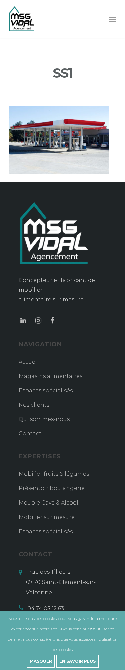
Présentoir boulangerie (52, 488)
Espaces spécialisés (46, 390)
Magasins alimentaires (50, 376)
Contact (30, 433)
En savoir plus (77, 661)
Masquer (41, 661)
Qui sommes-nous (44, 419)
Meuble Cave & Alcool (48, 502)
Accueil (29, 362)
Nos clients (34, 405)
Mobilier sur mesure (47, 517)
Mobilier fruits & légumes (54, 474)
